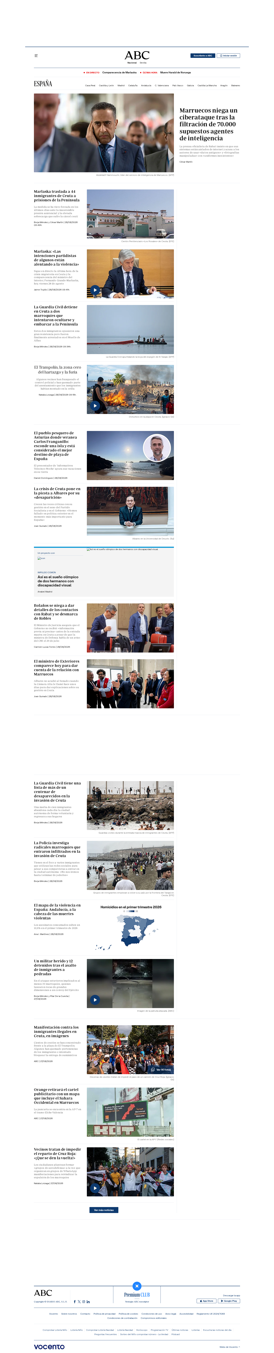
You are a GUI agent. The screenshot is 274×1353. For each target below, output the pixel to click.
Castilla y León (106, 85)
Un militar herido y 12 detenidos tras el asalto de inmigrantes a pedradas (55, 967)
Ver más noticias (104, 1210)
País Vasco (177, 85)
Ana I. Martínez (42, 934)
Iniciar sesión (230, 55)
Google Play (230, 1300)
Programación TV (159, 1330)
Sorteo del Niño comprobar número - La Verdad (144, 1334)
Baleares (235, 85)
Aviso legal (170, 1313)
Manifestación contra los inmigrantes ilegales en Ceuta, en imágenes (56, 1031)
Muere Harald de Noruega (175, 72)
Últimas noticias (180, 1330)
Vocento (53, 1313)
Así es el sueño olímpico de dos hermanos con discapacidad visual (58, 581)
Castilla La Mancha (207, 85)
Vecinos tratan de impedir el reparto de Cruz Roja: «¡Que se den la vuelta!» (57, 1153)
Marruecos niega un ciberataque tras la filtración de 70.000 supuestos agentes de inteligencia (208, 124)
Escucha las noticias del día (217, 1330)
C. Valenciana (162, 85)
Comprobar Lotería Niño (55, 1330)
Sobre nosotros (69, 1313)
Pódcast (175, 1334)
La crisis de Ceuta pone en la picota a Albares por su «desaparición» (57, 493)
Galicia (190, 85)
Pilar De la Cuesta (59, 996)
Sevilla (143, 62)
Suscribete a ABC (203, 55)
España (43, 83)
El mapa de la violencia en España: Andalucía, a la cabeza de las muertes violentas (57, 912)
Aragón (224, 85)
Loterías (196, 1330)
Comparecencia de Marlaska (119, 72)
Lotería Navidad (125, 1330)
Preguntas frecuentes (105, 1334)
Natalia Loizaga (46, 394)
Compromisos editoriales (154, 1318)
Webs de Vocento (229, 1347)
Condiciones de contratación (122, 1318)
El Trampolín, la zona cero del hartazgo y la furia (57, 370)
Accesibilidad (186, 1313)
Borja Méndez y (42, 996)
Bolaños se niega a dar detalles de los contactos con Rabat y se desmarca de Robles (56, 612)
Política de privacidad (104, 1313)
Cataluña (132, 85)
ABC (36, 1061)
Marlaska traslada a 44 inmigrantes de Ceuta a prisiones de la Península (57, 196)
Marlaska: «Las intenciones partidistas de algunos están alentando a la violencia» (56, 258)
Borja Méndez (41, 346)
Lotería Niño (76, 1330)
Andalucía (146, 85)
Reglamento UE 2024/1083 (211, 1313)
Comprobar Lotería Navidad (100, 1330)
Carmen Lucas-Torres (45, 646)
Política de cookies (128, 1313)
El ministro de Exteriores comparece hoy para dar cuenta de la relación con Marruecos (56, 668)
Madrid (121, 85)
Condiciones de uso (151, 1313)
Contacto (85, 1313)
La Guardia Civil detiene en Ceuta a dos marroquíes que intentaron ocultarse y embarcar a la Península (56, 316)
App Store (208, 1300)
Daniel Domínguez (43, 478)
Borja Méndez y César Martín (49, 222)
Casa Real (90, 85)
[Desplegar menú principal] (36, 55)
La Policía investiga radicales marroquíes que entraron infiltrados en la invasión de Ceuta (57, 849)
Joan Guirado (41, 525)
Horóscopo (141, 1330)
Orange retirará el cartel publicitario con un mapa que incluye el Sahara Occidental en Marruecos (57, 1096)
